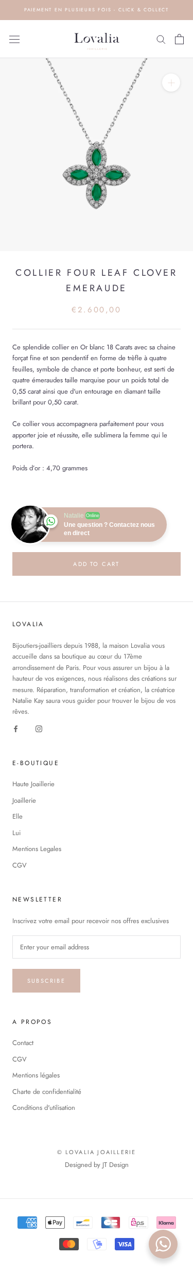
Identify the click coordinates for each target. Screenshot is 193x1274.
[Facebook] (15, 728)
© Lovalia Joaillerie (96, 1152)
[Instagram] (39, 728)
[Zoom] (171, 83)
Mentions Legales (36, 849)
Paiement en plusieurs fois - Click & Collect (96, 9)
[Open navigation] (14, 39)
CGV (19, 865)
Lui (16, 833)
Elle (17, 816)
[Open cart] (179, 39)
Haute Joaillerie (33, 784)
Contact (22, 1043)
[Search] (161, 38)
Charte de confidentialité (46, 1091)
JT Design (115, 1165)
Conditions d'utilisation (43, 1107)
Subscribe (46, 981)
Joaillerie (24, 800)
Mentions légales (36, 1075)
